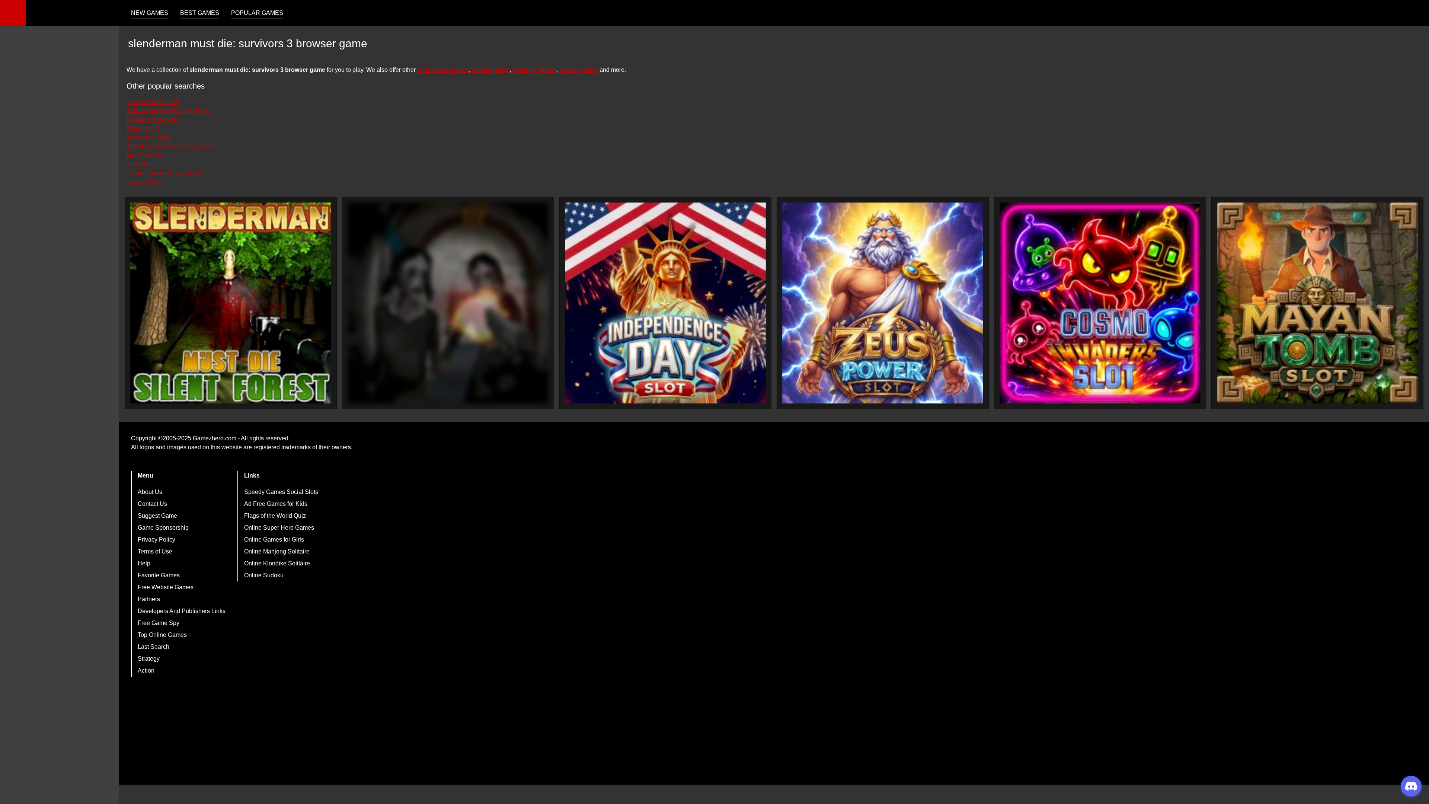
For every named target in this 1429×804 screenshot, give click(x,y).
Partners (149, 599)
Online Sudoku (264, 575)
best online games (443, 70)
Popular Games (257, 13)
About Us (150, 492)
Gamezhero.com (214, 438)
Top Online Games (162, 635)
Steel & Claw (144, 182)
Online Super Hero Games (279, 527)
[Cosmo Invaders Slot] (1100, 303)
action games (491, 70)
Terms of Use (155, 551)
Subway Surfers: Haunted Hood (168, 111)
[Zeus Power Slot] (882, 303)
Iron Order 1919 (147, 155)
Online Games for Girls (274, 539)
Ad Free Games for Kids (275, 504)
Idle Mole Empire (149, 137)
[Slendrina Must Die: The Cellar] (448, 303)
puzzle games (578, 70)
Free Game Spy (158, 623)
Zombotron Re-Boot (153, 102)
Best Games (199, 13)
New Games (149, 13)
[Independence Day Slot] (665, 303)
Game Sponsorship (163, 527)
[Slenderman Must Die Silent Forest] (230, 303)
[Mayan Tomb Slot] (1317, 303)
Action (146, 670)
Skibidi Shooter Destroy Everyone (171, 146)
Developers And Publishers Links (182, 611)
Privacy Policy (156, 539)
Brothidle (138, 164)
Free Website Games (166, 587)
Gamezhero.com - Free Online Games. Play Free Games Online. (72, 13)
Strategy (149, 658)
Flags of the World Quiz (275, 516)
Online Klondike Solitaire (277, 563)
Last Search (153, 647)
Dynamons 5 (143, 128)
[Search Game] (1417, 14)
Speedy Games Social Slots (281, 492)
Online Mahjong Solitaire (277, 551)
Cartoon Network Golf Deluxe (165, 173)
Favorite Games (159, 575)
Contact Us (152, 504)
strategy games (534, 70)
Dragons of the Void (153, 120)
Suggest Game (157, 516)
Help (144, 563)
